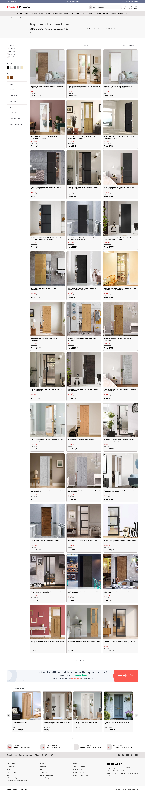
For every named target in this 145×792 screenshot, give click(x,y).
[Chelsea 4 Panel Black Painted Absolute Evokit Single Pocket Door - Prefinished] (120, 117)
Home (8, 18)
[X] (136, 755)
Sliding (34, 13)
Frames (91, 13)
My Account (10, 767)
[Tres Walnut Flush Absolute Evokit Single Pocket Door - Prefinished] (120, 571)
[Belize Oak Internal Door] (26, 706)
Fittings (105, 13)
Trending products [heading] (20, 688)
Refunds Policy (77, 769)
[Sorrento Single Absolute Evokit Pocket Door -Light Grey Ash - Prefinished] (84, 470)
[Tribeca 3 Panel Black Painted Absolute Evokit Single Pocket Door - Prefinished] (47, 167)
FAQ (41, 769)
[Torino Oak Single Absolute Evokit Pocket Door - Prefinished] (120, 319)
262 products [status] (84, 45)
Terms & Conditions (79, 767)
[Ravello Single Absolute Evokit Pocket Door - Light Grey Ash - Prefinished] (47, 470)
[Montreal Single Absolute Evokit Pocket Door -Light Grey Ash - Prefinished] (120, 369)
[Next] (136, 715)
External (19, 13)
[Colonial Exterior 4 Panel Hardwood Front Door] (118, 706)
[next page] (98, 660)
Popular (113, 13)
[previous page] (69, 660)
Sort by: (129, 45)
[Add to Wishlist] (62, 52)
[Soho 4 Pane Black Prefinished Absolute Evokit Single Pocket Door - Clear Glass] (120, 420)
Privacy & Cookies (78, 772)
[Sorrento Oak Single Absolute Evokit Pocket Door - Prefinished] (84, 319)
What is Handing (12, 778)
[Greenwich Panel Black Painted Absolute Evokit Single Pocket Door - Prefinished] (84, 167)
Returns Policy (44, 778)
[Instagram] (123, 755)
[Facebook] (118, 755)
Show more (33, 33)
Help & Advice (129, 1)
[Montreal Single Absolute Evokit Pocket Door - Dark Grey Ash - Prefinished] (84, 369)
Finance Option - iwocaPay (81, 775)
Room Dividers (57, 13)
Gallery (136, 1)
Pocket (41, 13)
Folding (66, 13)
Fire (73, 13)
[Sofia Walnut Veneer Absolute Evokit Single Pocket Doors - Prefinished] (47, 67)
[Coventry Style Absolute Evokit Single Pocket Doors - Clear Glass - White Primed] (120, 470)
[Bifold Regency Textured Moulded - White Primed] (87, 706)
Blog (123, 1)
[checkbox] (16, 48)
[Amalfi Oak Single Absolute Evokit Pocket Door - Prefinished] (84, 420)
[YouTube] (127, 755)
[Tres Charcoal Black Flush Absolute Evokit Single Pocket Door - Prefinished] (84, 571)
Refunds (123, 789)
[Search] (90, 7)
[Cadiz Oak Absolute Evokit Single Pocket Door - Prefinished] (47, 268)
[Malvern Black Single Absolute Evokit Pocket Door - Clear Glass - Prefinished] (47, 369)
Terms (118, 789)
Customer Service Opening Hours (17, 780)
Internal (27, 13)
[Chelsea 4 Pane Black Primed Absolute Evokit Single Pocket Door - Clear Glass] (84, 521)
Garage (84, 13)
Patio (77, 13)
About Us (43, 767)
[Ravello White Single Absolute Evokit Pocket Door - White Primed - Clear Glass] (47, 117)
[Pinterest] (132, 755)
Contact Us (43, 772)
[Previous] (8, 715)
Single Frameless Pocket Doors (19, 18)
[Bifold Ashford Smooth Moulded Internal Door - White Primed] (57, 706)
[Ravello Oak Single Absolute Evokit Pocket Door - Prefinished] (47, 319)
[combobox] (107, 7)
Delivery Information (46, 775)
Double (48, 13)
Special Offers (122, 13)
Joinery (98, 13)
